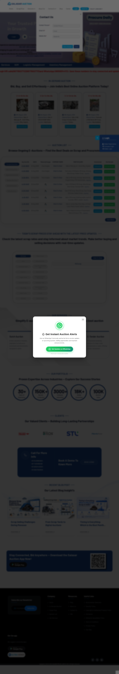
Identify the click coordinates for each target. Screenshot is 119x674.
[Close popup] (83, 319)
